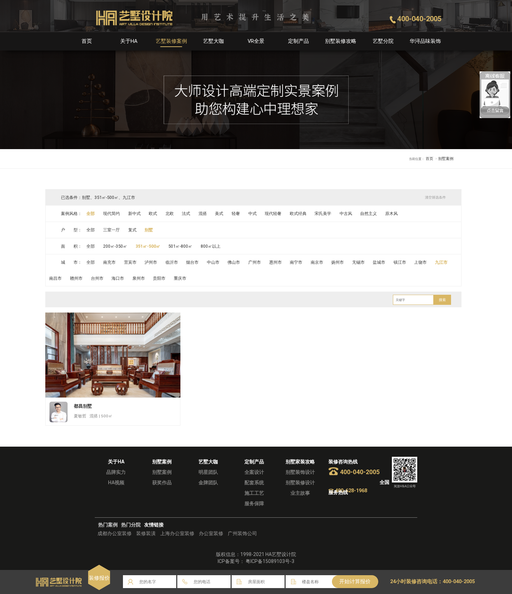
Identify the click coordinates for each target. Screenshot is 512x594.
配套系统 (254, 482)
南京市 (317, 262)
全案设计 (254, 472)
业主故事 (300, 493)
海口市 (117, 278)
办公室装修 (211, 533)
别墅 (149, 229)
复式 (132, 229)
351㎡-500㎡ (147, 246)
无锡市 (358, 262)
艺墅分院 (383, 41)
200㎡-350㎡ (115, 246)
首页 (87, 41)
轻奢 (236, 213)
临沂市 (171, 262)
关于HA (129, 41)
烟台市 (192, 262)
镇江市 (400, 262)
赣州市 (76, 278)
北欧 (169, 213)
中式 (252, 213)
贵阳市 (159, 278)
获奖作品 (162, 482)
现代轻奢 (273, 213)
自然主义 (368, 213)
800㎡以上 (210, 246)
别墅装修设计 (300, 482)
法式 (186, 213)
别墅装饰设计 (300, 472)
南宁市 (296, 262)
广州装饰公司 (242, 533)
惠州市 (275, 262)
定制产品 (298, 41)
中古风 (346, 213)
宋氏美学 (323, 213)
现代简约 (111, 213)
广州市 (254, 262)
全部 (90, 213)
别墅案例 (162, 472)
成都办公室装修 (115, 533)
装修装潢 (146, 533)
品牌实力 (116, 472)
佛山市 (233, 262)
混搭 (203, 213)
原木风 (391, 213)
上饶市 (420, 262)
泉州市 (138, 278)
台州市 (97, 278)
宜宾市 (130, 262)
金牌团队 (208, 482)
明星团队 (208, 472)
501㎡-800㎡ (180, 246)
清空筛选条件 (435, 197)
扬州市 (337, 262)
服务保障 (254, 503)
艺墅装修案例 (171, 41)
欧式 (153, 213)
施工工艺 (254, 493)
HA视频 (116, 482)
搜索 (442, 300)
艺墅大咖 (213, 41)
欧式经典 (298, 213)
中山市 (213, 262)
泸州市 (151, 262)
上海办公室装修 (177, 533)
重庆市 (180, 278)
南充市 (109, 262)
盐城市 (379, 262)
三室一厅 (111, 229)
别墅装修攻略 (340, 41)
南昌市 (55, 278)
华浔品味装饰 (425, 41)
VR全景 (256, 41)
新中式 (134, 213)
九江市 (441, 262)
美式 (219, 213)
